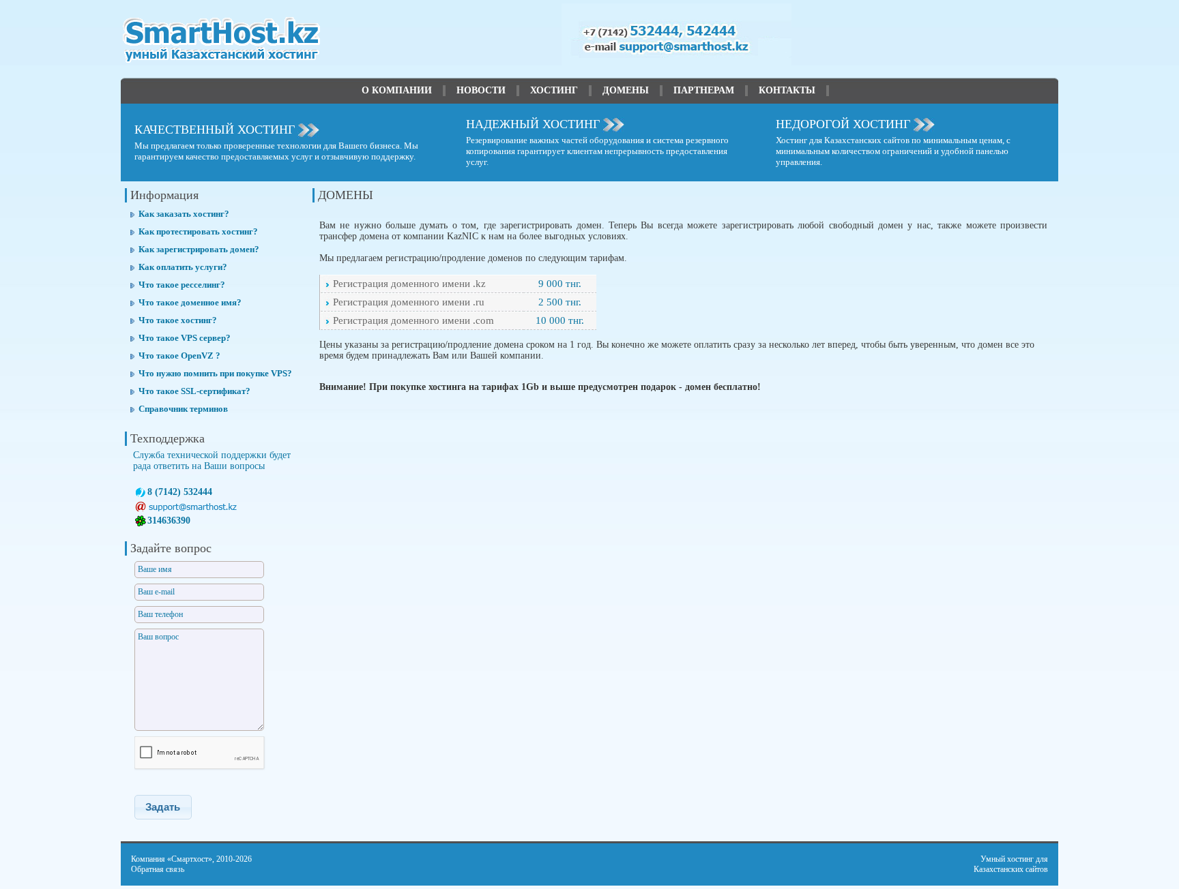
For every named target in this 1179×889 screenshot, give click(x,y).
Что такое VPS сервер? (185, 338)
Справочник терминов (183, 409)
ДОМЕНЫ (625, 90)
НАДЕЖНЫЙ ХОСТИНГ (533, 124)
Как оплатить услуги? (183, 267)
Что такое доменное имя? (190, 302)
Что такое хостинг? (178, 320)
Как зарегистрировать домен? (199, 249)
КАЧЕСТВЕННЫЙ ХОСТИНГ (214, 129)
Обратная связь (157, 869)
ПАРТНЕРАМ (703, 90)
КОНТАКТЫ (787, 90)
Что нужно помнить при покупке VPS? (215, 373)
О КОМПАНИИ (397, 90)
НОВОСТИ (481, 90)
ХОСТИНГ (554, 90)
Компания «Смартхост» (171, 859)
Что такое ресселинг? (182, 285)
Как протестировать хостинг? (198, 231)
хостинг (1020, 859)
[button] (163, 807)
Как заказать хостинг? (184, 214)
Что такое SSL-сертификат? (194, 391)
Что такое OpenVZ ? (179, 355)
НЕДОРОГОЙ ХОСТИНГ (843, 124)
